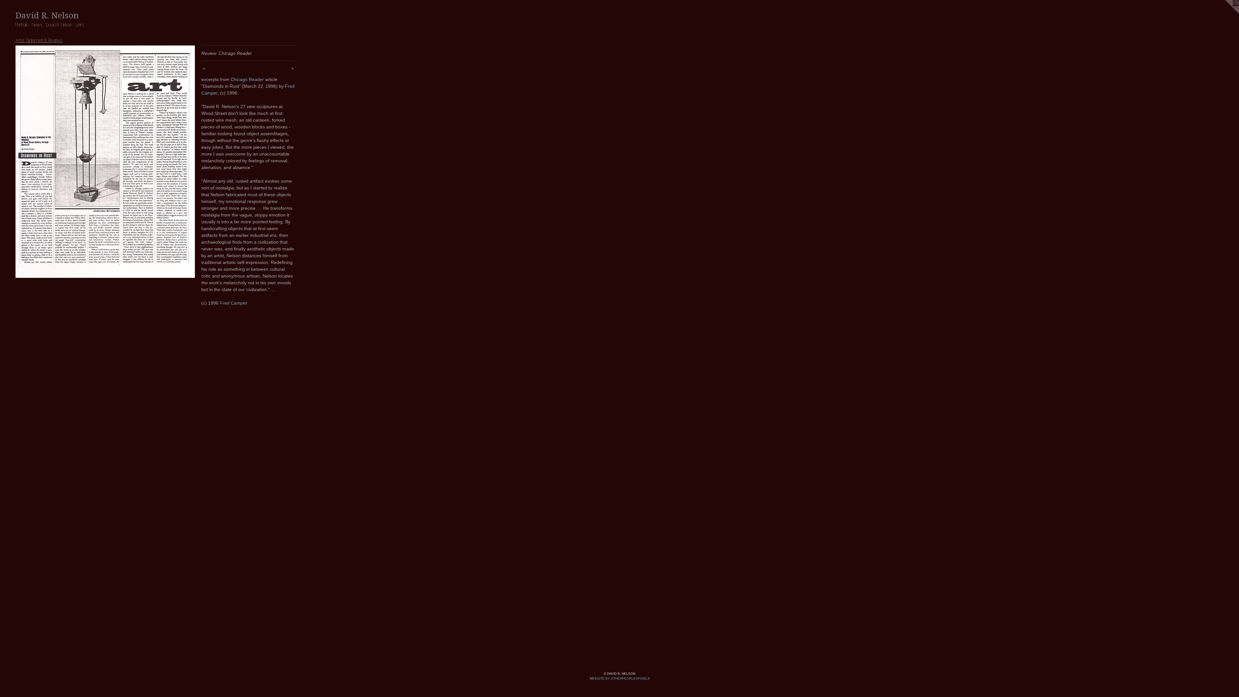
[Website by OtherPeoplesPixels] (1226, 13)
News (37, 25)
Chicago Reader (247, 79)
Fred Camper (233, 303)
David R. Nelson (59, 25)
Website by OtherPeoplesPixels (619, 678)
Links (80, 25)
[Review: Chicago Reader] (105, 161)
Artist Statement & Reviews (39, 40)
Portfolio (21, 25)
